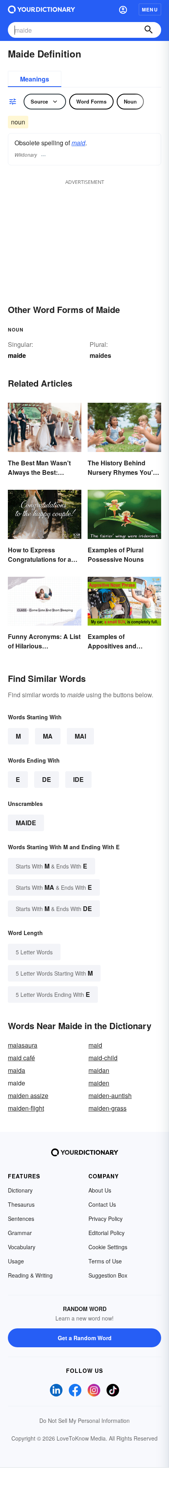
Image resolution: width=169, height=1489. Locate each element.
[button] (123, 9)
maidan (98, 1070)
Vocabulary (21, 1247)
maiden (98, 1082)
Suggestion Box (107, 1275)
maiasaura (22, 1045)
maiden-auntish (110, 1095)
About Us (99, 1190)
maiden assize (28, 1095)
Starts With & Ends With (51, 865)
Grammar (20, 1233)
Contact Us (102, 1204)
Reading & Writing (30, 1275)
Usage (16, 1261)
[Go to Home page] (41, 9)
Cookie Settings (107, 1247)
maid (78, 142)
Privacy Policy (105, 1218)
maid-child (103, 1057)
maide (26, 822)
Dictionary (20, 1190)
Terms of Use (105, 1261)
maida (16, 1070)
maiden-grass (107, 1108)
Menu (150, 9)
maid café (21, 1057)
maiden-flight (26, 1108)
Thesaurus (21, 1204)
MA (48, 736)
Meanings (34, 78)
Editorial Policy (106, 1233)
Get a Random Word (85, 1338)
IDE (78, 779)
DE (46, 779)
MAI (80, 736)
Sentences (21, 1218)
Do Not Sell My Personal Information (84, 1420)
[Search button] (148, 30)
